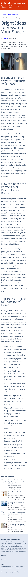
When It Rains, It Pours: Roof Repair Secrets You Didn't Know (16, 514)
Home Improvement (13, 14)
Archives (3, 560)
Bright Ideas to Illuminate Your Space (17, 493)
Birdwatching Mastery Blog (13, 3)
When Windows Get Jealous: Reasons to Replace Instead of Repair (17, 526)
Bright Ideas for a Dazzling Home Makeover (16, 503)
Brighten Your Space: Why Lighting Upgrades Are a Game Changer (17, 482)
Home (4, 14)
